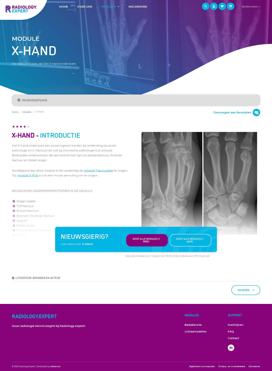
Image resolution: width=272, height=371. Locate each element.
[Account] (214, 6)
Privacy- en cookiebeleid (232, 366)
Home (63, 6)
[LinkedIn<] (231, 347)
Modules (109, 6)
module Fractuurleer (98, 170)
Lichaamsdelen (196, 331)
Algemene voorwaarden (202, 366)
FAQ (231, 331)
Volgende (243, 290)
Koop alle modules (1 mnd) (146, 240)
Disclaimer (254, 366)
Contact (233, 338)
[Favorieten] (222, 6)
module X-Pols (27, 175)
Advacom (55, 366)
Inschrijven (138, 6)
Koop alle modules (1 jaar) (189, 240)
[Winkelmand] (230, 6)
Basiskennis (193, 325)
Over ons (84, 6)
